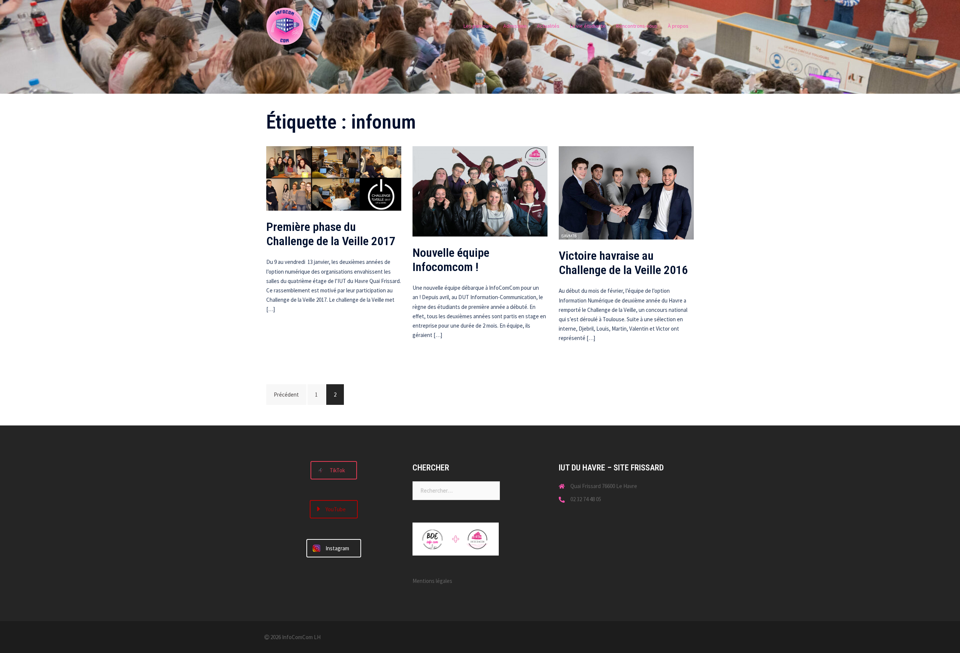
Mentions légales (432, 580)
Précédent (286, 394)
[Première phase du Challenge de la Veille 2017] (333, 177)
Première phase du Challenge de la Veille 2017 (330, 234)
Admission (514, 25)
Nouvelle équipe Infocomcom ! (450, 260)
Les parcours (478, 25)
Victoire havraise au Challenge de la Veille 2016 (623, 263)
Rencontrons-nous (636, 25)
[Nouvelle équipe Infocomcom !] (480, 190)
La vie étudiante (588, 25)
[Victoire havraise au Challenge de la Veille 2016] (626, 192)
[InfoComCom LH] (285, 25)
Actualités (548, 25)
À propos (678, 25)
